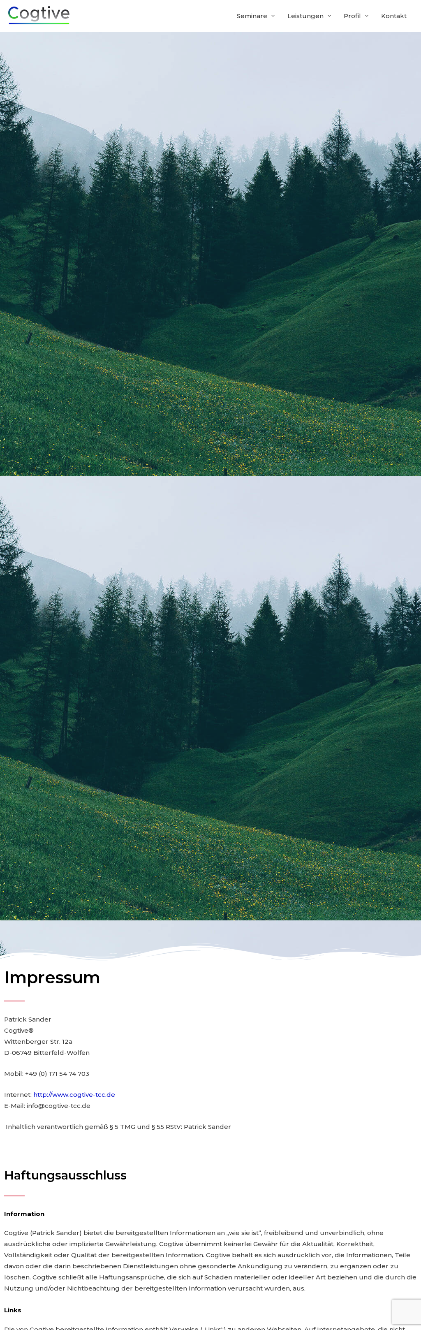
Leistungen (305, 16)
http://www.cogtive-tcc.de (74, 1094)
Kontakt (394, 16)
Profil (352, 16)
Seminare (252, 16)
